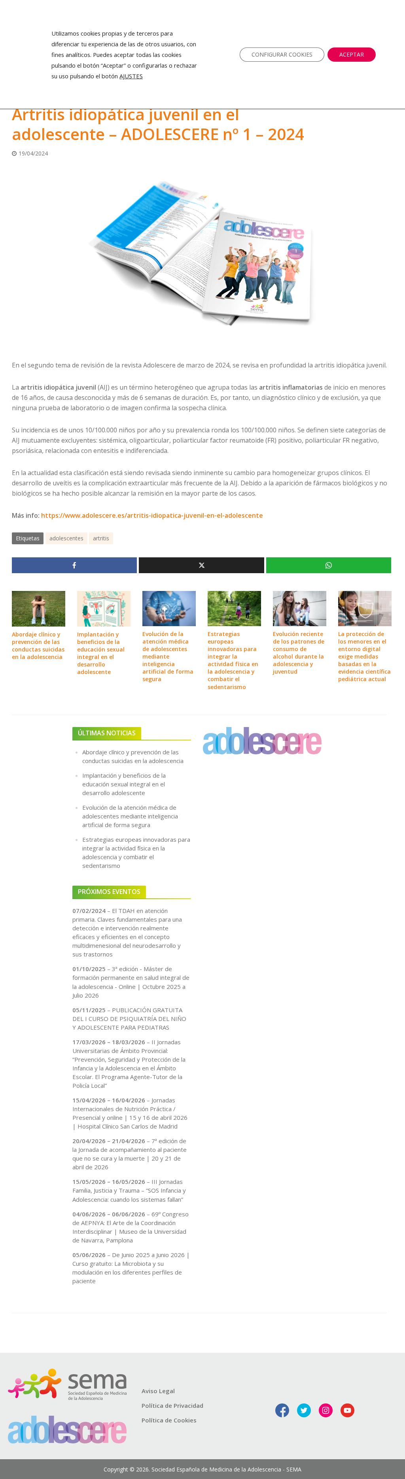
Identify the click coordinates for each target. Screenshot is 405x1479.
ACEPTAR (351, 54)
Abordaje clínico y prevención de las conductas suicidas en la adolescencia (38, 646)
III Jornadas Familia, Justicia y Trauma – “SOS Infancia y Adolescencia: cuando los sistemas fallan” (129, 1190)
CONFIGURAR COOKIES (282, 54)
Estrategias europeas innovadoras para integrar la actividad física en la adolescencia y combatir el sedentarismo (233, 660)
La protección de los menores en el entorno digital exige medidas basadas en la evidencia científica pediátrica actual (364, 656)
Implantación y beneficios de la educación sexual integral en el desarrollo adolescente (101, 653)
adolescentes (66, 538)
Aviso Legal (158, 1391)
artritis (101, 538)
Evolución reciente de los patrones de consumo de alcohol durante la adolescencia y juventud (298, 652)
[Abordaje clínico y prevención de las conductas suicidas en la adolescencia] (38, 608)
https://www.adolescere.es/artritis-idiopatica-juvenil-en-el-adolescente (152, 515)
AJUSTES (131, 76)
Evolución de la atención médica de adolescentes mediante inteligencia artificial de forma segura (167, 656)
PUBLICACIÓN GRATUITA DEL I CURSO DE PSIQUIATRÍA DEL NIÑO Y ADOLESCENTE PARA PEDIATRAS (129, 1018)
